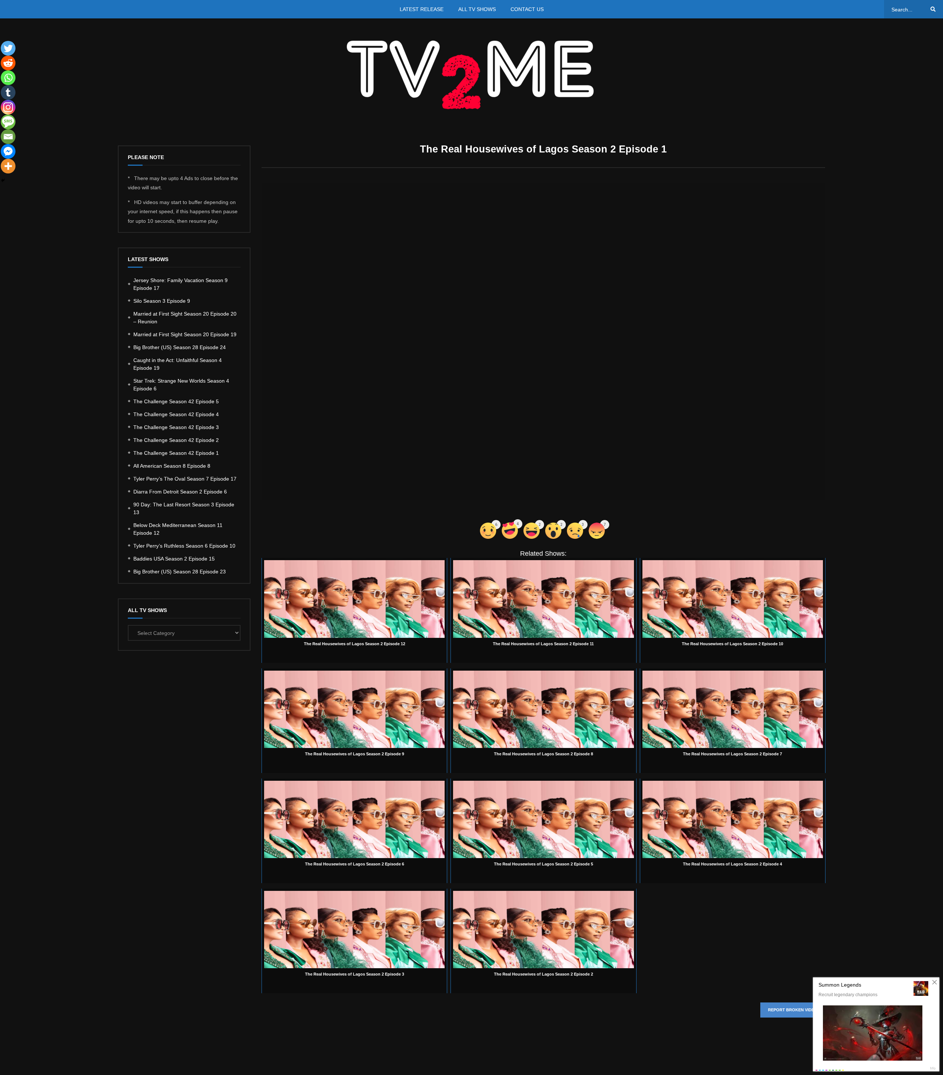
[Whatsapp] (8, 77)
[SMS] (8, 122)
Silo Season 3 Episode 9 (161, 301)
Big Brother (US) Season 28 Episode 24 (179, 347)
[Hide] (3, 180)
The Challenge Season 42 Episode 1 (176, 453)
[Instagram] (8, 107)
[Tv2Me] (471, 74)
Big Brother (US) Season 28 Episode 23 (179, 572)
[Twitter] (8, 48)
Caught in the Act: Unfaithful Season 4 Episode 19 (177, 364)
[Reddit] (8, 63)
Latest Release (422, 9)
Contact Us (527, 9)
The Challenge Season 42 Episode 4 (176, 414)
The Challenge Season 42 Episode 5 (176, 401)
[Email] (8, 136)
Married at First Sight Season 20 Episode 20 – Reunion (184, 317)
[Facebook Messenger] (8, 151)
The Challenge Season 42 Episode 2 (176, 440)
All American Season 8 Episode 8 (171, 466)
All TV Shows (477, 9)
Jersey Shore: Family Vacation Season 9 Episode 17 (180, 284)
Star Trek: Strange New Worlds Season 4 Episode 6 (181, 384)
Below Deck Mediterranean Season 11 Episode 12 (177, 529)
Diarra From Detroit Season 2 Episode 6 (180, 492)
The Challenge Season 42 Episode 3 (176, 427)
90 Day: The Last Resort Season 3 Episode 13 (183, 508)
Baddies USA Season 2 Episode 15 (174, 559)
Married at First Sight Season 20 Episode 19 (184, 334)
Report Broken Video (792, 1010)
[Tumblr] (8, 92)
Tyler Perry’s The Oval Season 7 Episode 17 (184, 479)
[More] (8, 166)
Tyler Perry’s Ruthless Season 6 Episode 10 (184, 546)
